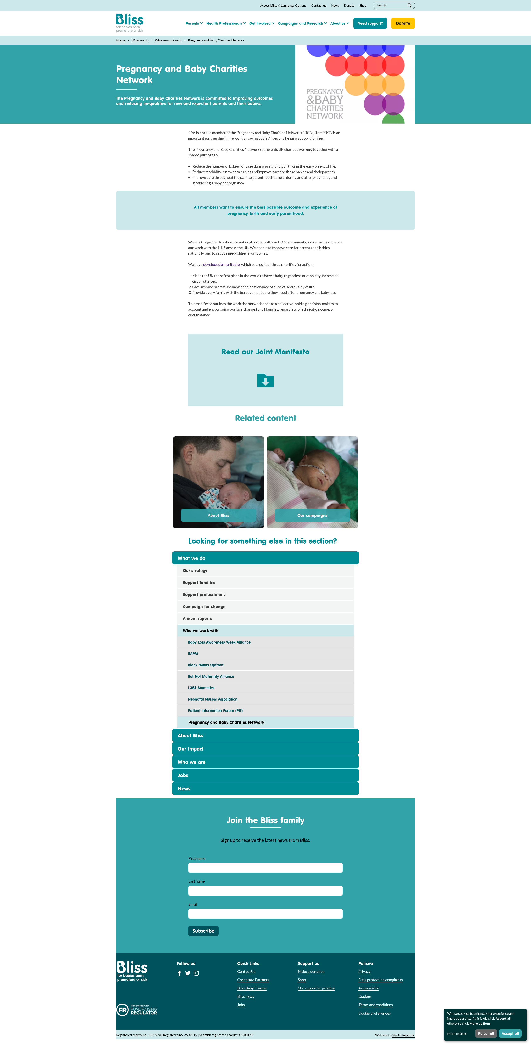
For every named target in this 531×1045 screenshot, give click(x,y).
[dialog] (485, 1025)
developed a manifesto (221, 264)
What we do (140, 40)
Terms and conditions (375, 1004)
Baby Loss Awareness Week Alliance (217, 642)
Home (120, 40)
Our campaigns (312, 515)
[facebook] (179, 973)
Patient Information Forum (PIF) (213, 710)
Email (192, 904)
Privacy (364, 971)
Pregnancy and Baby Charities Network (223, 722)
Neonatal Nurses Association (210, 699)
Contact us (318, 5)
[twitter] (187, 973)
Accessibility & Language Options (283, 5)
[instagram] (196, 973)
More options (457, 1033)
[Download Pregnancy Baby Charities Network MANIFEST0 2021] (265, 377)
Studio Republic (403, 1035)
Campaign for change (204, 606)
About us (337, 23)
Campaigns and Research (300, 23)
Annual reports (197, 618)
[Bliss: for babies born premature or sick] (129, 23)
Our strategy (195, 570)
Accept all (510, 1033)
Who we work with (168, 40)
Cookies (364, 996)
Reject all (486, 1033)
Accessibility (368, 988)
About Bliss (218, 515)
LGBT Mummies (198, 687)
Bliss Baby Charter (252, 988)
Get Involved (260, 23)
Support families (199, 582)
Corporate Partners (253, 980)
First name (196, 858)
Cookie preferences (374, 1013)
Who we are (191, 762)
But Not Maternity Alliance (208, 676)
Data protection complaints (380, 980)
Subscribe (203, 931)
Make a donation (311, 971)
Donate (349, 5)
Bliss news (245, 996)
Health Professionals (224, 23)
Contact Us (246, 971)
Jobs (183, 775)
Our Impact (190, 749)
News (335, 5)
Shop (362, 5)
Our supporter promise (316, 988)
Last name (196, 881)
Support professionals (204, 594)
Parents (192, 23)
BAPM (190, 653)
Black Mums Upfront (203, 665)
